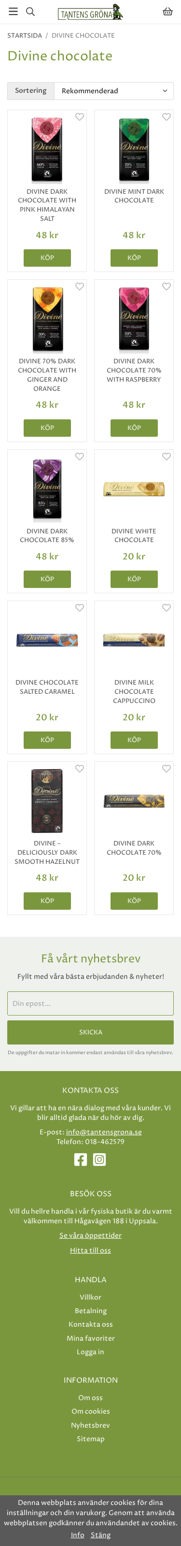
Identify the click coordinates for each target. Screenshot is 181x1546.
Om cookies (90, 1411)
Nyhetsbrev (90, 1425)
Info (77, 1535)
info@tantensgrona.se (104, 1132)
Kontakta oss (91, 1324)
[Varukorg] (167, 11)
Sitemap (91, 1439)
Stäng (101, 1535)
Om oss (90, 1398)
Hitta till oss (90, 1250)
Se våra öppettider (90, 1235)
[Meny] (13, 11)
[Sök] (30, 11)
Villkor (90, 1297)
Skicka (90, 1032)
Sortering (31, 90)
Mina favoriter (91, 1338)
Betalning (91, 1311)
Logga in (90, 1352)
